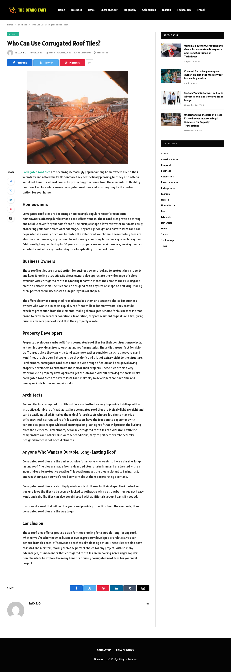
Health (165, 199)
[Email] (10, 218)
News (91, 10)
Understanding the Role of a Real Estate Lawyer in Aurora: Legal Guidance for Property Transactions (203, 120)
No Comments (84, 52)
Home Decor (168, 205)
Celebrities (149, 10)
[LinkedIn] (10, 199)
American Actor (170, 159)
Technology (184, 10)
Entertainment (169, 182)
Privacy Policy (125, 650)
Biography (130, 10)
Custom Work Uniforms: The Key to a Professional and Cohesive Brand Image (203, 96)
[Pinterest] (10, 209)
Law (163, 211)
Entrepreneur (109, 10)
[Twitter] (10, 190)
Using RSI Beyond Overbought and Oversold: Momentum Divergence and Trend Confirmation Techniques (203, 51)
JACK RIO (22, 52)
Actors (164, 153)
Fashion (166, 10)
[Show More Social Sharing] (89, 62)
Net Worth (167, 222)
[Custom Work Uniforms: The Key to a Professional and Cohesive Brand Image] (171, 98)
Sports (164, 234)
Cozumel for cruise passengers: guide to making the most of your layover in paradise (203, 74)
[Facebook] (10, 181)
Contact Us (104, 650)
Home (61, 10)
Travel (201, 10)
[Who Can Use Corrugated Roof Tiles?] (78, 117)
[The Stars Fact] (28, 10)
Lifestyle (166, 217)
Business (76, 10)
